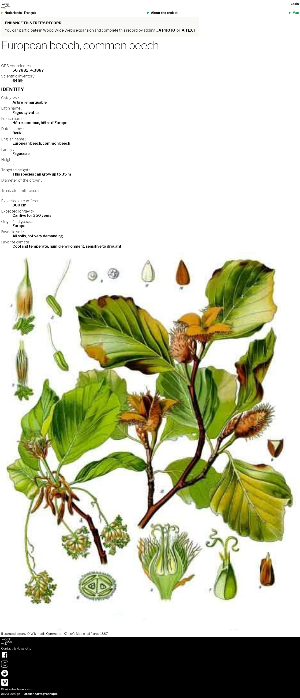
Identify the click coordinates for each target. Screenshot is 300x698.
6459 (17, 80)
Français (30, 13)
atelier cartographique (41, 694)
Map (295, 13)
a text (188, 30)
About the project (164, 13)
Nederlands (13, 13)
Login (295, 4)
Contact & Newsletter (17, 648)
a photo (166, 30)
